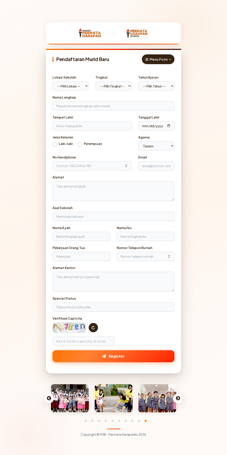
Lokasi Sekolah (64, 77)
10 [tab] (145, 421)
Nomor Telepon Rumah (134, 248)
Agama (144, 137)
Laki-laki (66, 144)
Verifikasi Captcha (67, 318)
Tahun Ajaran (148, 77)
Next (178, 398)
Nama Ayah (61, 228)
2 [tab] (92, 421)
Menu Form (158, 59)
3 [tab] (99, 421)
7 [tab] (125, 421)
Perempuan (93, 144)
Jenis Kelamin (63, 137)
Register (116, 356)
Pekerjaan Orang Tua (69, 248)
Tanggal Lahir (148, 117)
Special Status (64, 298)
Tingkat (101, 77)
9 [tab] (139, 421)
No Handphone (64, 157)
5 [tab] (112, 421)
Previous (49, 398)
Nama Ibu (124, 228)
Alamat (58, 177)
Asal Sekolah (62, 208)
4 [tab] (106, 421)
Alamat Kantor (64, 268)
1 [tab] (86, 421)
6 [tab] (119, 421)
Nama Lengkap (64, 97)
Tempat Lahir (63, 117)
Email (142, 157)
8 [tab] (132, 421)
